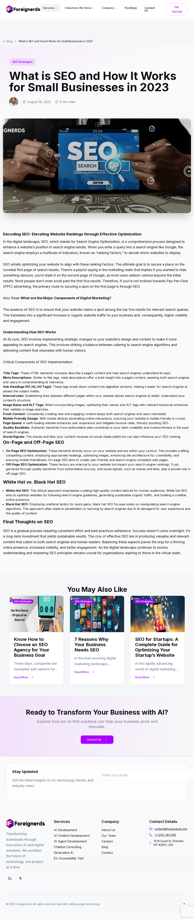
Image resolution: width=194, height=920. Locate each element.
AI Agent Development (70, 841)
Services (48, 7)
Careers (107, 841)
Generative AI (64, 853)
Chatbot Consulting (67, 847)
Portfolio (131, 8)
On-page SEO (58, 460)
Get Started (176, 9)
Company (108, 7)
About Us (108, 830)
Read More (21, 677)
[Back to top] (184, 904)
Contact (107, 853)
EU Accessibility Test (69, 858)
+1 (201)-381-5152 (165, 835)
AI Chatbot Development (71, 835)
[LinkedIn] (10, 878)
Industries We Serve (78, 7)
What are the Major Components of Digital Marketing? (66, 298)
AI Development (65, 830)
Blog (10, 41)
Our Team (109, 835)
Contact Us (94, 739)
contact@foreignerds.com (171, 828)
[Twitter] (20, 878)
